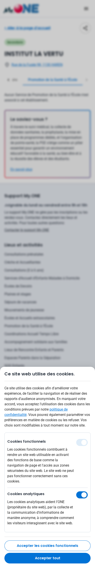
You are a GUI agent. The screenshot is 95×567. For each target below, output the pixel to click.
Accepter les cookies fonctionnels (47, 545)
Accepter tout (47, 558)
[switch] (82, 494)
